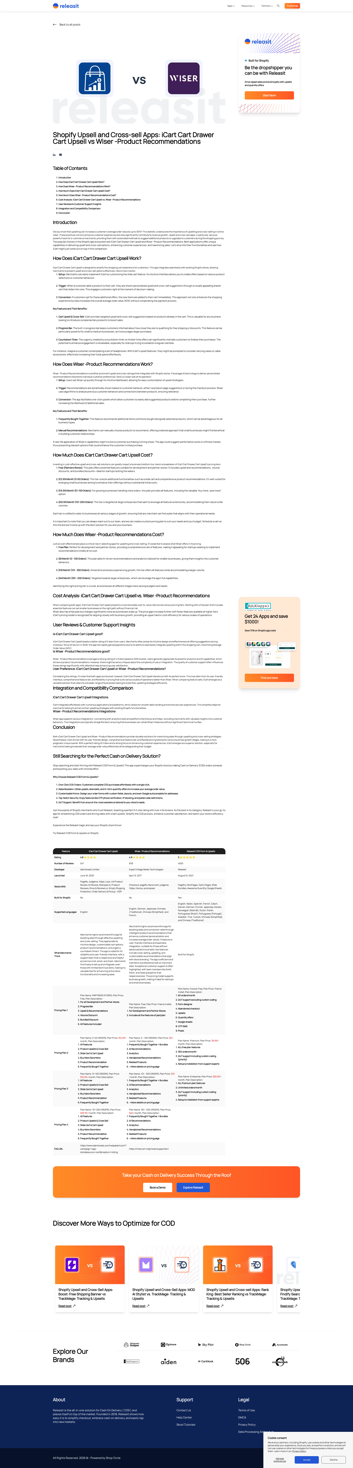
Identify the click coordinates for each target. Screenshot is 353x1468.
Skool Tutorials (185, 1424)
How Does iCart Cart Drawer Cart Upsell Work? (81, 181)
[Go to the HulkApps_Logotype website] (131, 1361)
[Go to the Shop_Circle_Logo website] (243, 1345)
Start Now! (269, 95)
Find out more (269, 678)
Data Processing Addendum (256, 1432)
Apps (230, 5)
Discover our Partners (269, 18)
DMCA (242, 1417)
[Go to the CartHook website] (205, 1361)
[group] (90, 1278)
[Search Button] (278, 6)
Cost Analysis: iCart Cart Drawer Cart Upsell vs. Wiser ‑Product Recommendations (99, 199)
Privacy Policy (299, 1451)
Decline (334, 1459)
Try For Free (292, 5)
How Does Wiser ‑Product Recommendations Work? (84, 186)
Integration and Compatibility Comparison (79, 208)
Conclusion (64, 212)
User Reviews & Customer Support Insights (79, 204)
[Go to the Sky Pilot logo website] (205, 1344)
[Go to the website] (168, 1361)
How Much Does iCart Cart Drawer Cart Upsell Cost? (84, 190)
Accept (306, 1459)
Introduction (64, 177)
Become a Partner (267, 13)
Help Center (184, 1417)
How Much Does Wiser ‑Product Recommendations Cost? (87, 195)
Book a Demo (158, 1187)
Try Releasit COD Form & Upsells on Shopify (76, 833)
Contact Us (183, 1410)
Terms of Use (246, 1410)
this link (57, 525)
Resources (247, 5)
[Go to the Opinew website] (168, 1345)
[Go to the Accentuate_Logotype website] (280, 1344)
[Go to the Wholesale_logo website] (131, 1344)
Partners (266, 5)
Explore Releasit (193, 1187)
